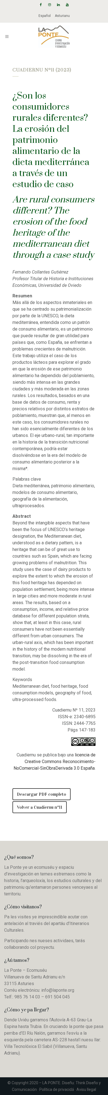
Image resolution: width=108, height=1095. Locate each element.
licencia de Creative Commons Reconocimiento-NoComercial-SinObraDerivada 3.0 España (55, 761)
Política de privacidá (56, 1089)
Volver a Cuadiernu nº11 (39, 807)
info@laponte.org (57, 990)
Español (44, 16)
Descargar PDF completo (41, 794)
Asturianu (62, 16)
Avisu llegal (86, 1089)
